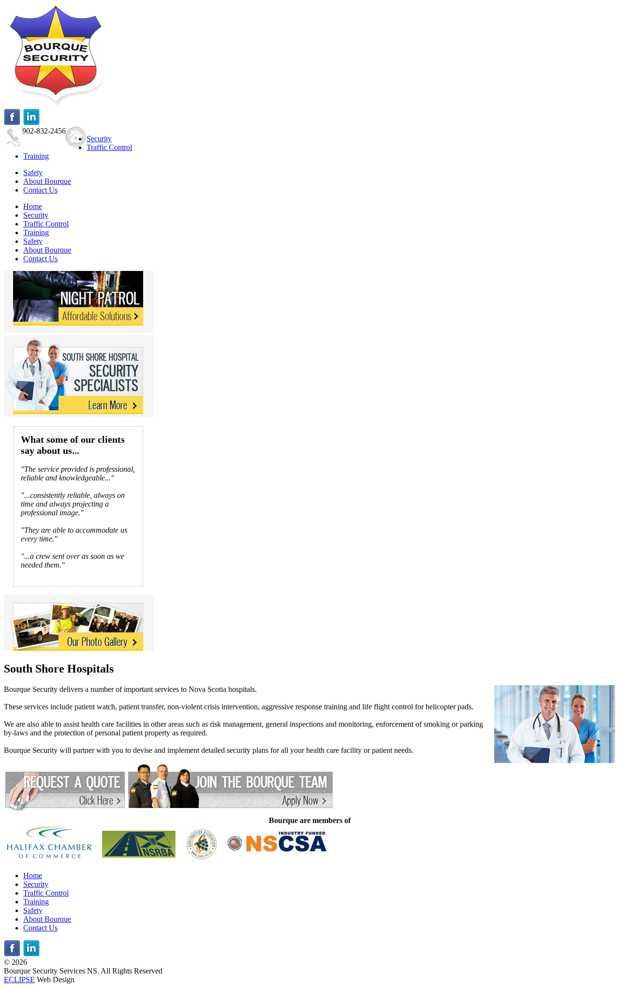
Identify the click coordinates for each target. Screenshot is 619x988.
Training (36, 902)
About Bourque (47, 919)
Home (32, 875)
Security (35, 884)
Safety (33, 910)
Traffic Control (46, 893)
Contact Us (40, 928)
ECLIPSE (19, 979)
